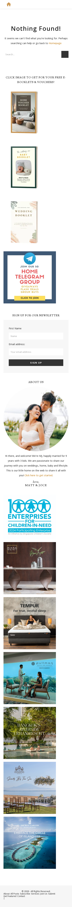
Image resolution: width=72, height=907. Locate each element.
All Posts (14, 893)
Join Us (43, 893)
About (6, 893)
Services (35, 893)
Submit (51, 893)
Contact (21, 896)
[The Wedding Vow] (8, 4)
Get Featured (9, 896)
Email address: (17, 344)
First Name (15, 328)
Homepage (55, 43)
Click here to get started (38, 475)
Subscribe (25, 893)
